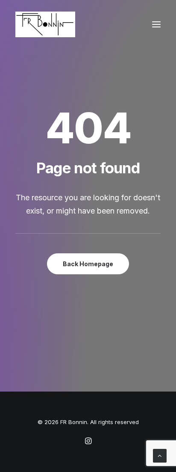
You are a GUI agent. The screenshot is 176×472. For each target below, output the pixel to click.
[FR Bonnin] (45, 24)
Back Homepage (88, 263)
